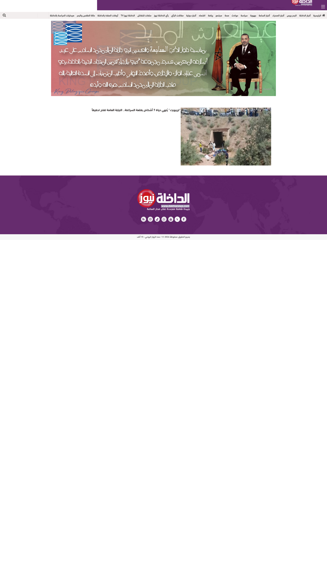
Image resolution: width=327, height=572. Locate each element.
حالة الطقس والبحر (86, 15)
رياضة (210, 15)
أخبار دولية (191, 15)
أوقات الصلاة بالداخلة (107, 15)
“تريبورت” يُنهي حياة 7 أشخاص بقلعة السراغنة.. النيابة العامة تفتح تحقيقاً (141, 109)
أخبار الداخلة (305, 15)
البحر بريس (292, 15)
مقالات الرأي (177, 15)
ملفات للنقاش (144, 15)
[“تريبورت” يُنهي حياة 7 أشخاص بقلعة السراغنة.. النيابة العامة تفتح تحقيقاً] (226, 136)
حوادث (235, 15)
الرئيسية (317, 15)
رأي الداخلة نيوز (161, 15)
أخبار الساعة (264, 15)
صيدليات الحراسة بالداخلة (62, 15)
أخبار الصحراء (278, 15)
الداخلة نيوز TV (128, 15)
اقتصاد (202, 15)
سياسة (244, 15)
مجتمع (219, 15)
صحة (227, 15)
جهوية (253, 15)
